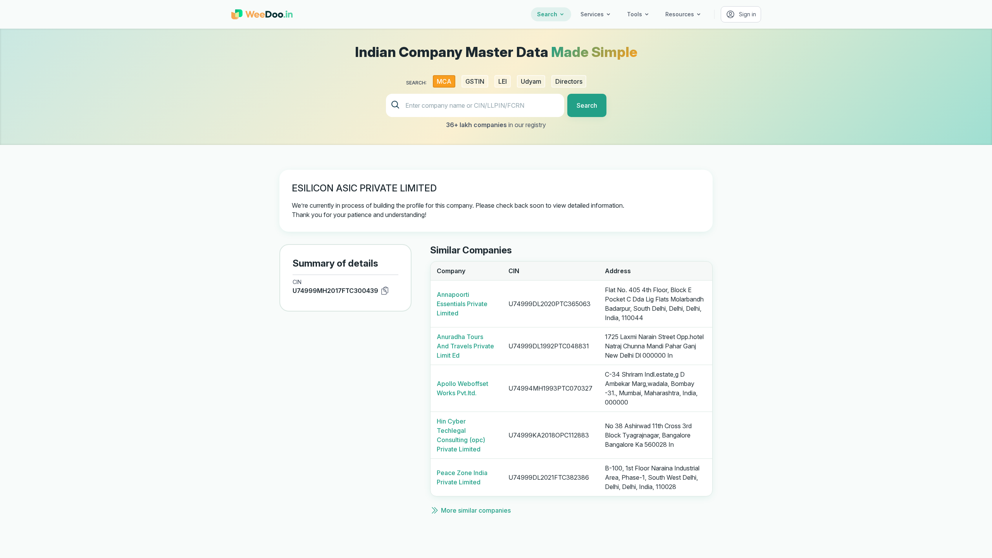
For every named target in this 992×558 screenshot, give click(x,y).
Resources (679, 14)
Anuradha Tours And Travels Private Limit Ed (465, 346)
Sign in (747, 14)
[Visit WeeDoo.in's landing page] (262, 14)
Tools (634, 14)
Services (592, 14)
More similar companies (476, 510)
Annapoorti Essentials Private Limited (462, 304)
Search (547, 14)
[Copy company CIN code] (384, 290)
